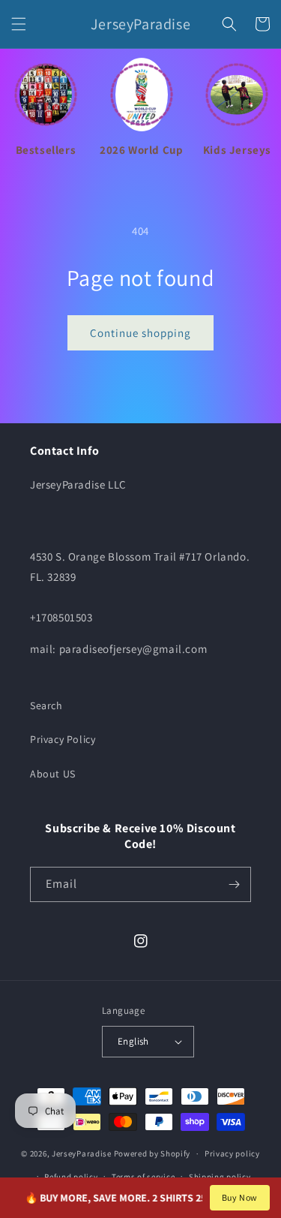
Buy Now (240, 1197)
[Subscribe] (233, 884)
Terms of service (143, 1176)
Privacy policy (232, 1153)
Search (46, 705)
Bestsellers (46, 150)
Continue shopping (140, 333)
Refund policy (70, 1176)
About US (53, 773)
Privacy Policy (62, 739)
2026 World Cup (141, 150)
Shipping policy (220, 1176)
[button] (18, 24)
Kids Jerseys (237, 150)
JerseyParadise (82, 1153)
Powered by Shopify (152, 1153)
